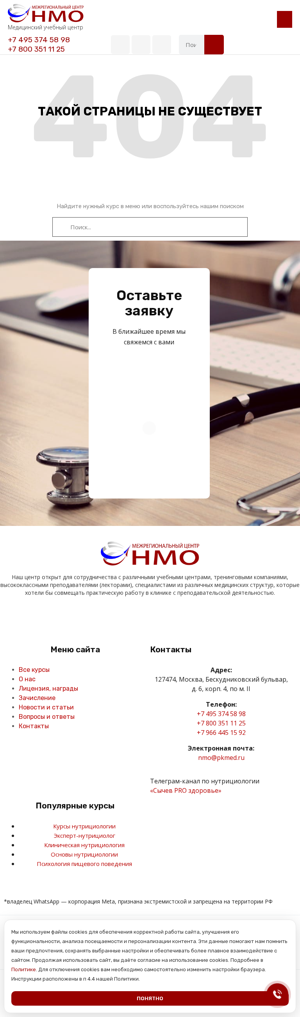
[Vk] (120, 44)
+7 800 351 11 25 (36, 49)
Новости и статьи (46, 707)
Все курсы (34, 669)
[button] (284, 19)
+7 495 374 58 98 (39, 39)
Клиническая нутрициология (84, 845)
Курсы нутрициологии (84, 826)
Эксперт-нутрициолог (84, 835)
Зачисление (37, 698)
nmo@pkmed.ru (221, 757)
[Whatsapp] (161, 44)
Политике (23, 969)
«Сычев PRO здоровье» (185, 790)
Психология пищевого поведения (84, 864)
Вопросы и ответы (47, 716)
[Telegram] (141, 44)
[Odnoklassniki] (142, 616)
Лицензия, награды (48, 688)
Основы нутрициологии (84, 854)
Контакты (34, 726)
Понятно (150, 998)
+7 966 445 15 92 (221, 732)
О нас (27, 679)
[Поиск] (214, 44)
